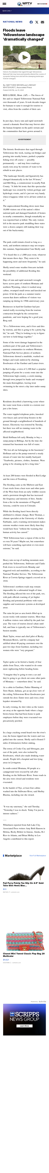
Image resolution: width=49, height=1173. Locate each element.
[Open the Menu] (4, 4)
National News (12, 21)
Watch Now (41, 4)
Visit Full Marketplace (38, 855)
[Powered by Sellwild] (42, 1001)
